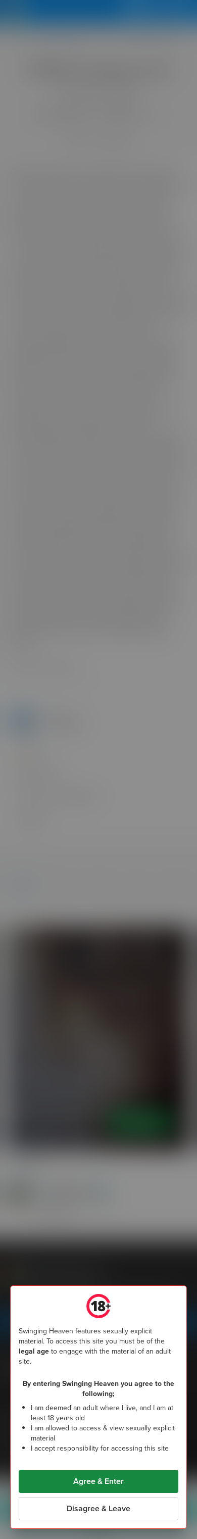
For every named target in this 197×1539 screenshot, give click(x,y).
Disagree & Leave (98, 1508)
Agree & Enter (98, 1481)
